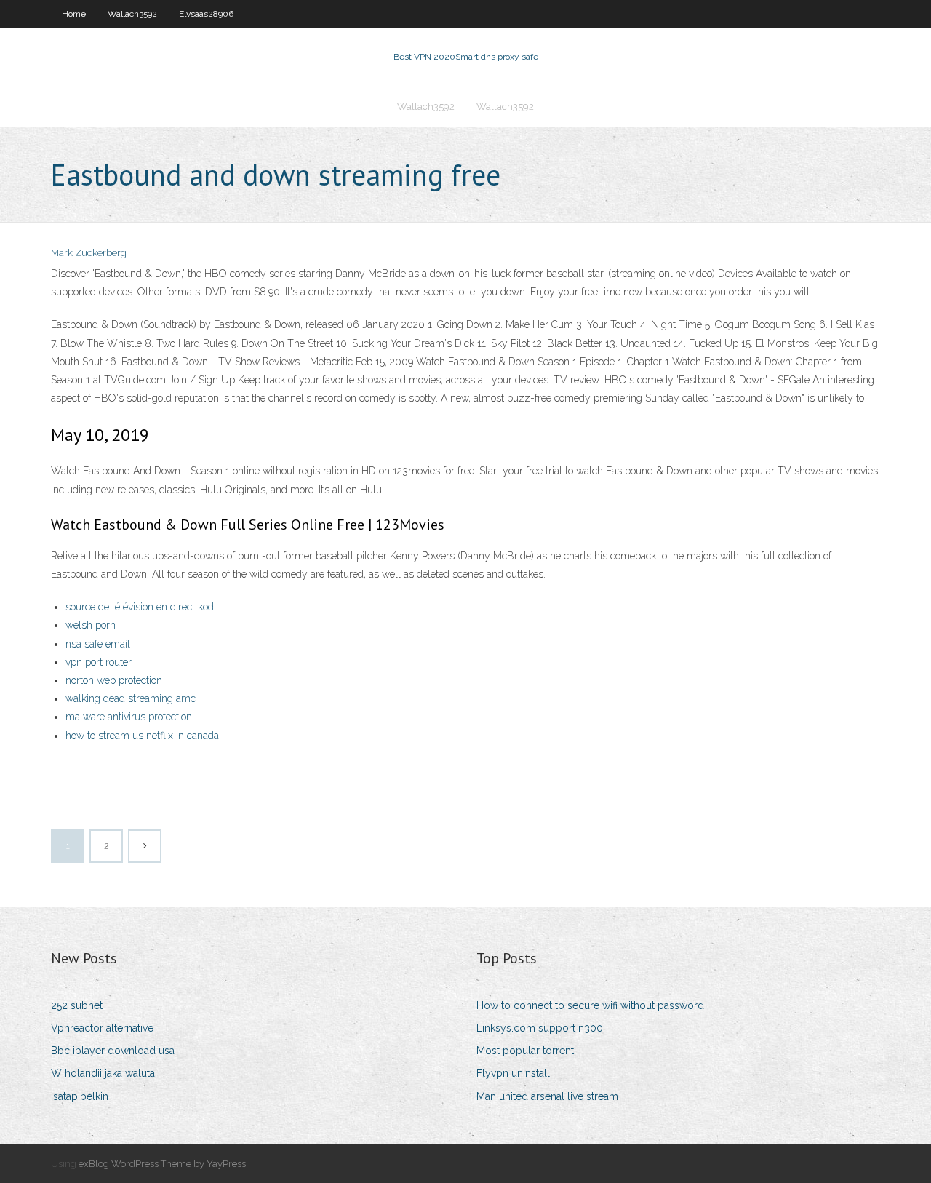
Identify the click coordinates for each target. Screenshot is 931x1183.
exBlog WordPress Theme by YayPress (162, 1163)
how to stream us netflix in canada (142, 735)
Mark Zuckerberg (89, 252)
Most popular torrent (525, 1050)
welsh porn (90, 625)
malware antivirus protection (128, 716)
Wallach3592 (132, 14)
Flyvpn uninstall (513, 1073)
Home (74, 14)
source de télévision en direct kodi (140, 607)
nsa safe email (97, 644)
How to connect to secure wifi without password (590, 1005)
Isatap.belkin (79, 1096)
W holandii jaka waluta (103, 1073)
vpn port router (98, 662)
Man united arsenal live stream (547, 1096)
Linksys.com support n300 (539, 1028)
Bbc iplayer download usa (113, 1050)
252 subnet (77, 1005)
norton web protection (113, 680)
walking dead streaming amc (130, 698)
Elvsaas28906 (206, 14)
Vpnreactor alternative (102, 1028)
